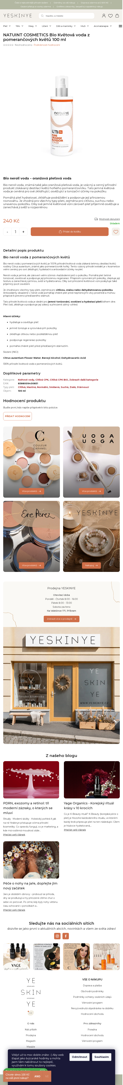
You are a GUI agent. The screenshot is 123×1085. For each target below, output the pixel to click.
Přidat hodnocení (17, 416)
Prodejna (31, 1035)
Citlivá (21, 387)
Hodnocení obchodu (92, 1014)
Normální (42, 387)
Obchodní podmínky (92, 991)
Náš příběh (31, 1029)
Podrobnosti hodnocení (47, 45)
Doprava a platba (92, 985)
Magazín (31, 1041)
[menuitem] (8, 26)
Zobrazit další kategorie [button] (83, 379)
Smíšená (54, 387)
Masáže (31, 1046)
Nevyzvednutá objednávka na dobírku (92, 1008)
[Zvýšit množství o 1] (23, 232)
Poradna (92, 1029)
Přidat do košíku (72, 231)
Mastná (31, 387)
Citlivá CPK (42, 379)
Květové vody (26, 379)
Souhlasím (101, 1056)
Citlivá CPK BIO (59, 379)
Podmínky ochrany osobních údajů (92, 997)
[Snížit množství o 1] (7, 232)
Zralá (73, 387)
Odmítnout (79, 1056)
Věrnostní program (92, 1002)
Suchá (64, 387)
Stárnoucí (83, 387)
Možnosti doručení (109, 219)
